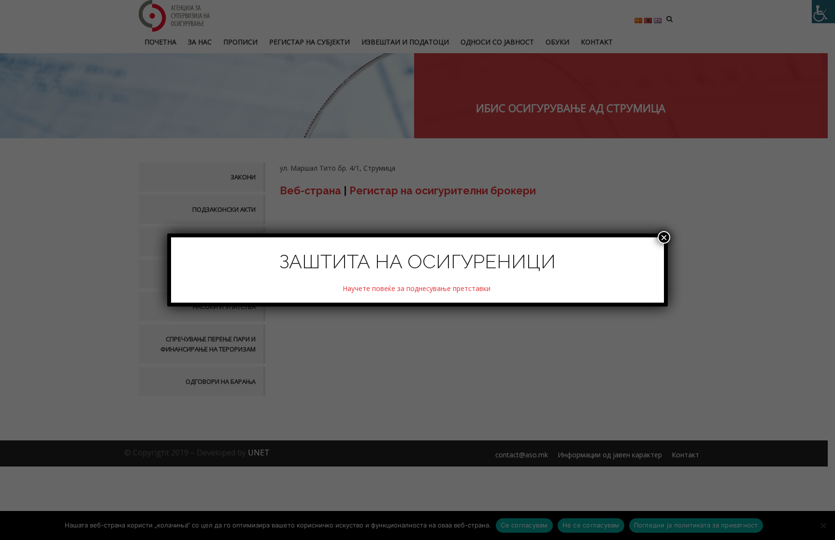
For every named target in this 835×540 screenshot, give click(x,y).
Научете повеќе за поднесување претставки (417, 288)
